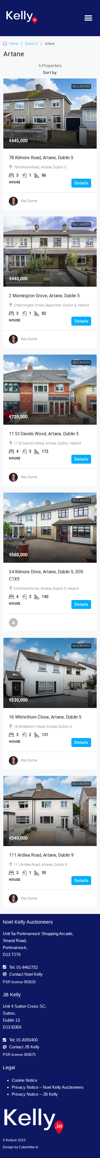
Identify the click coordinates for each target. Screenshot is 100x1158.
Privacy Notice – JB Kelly (35, 1094)
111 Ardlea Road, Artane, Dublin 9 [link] (41, 855)
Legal (9, 1067)
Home (13, 44)
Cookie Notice (24, 1080)
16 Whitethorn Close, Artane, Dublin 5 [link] (45, 717)
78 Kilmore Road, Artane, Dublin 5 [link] (41, 157)
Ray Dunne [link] (29, 201)
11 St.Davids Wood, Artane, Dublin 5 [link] (44, 433)
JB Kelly (12, 994)
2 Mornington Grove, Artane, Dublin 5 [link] (44, 295)
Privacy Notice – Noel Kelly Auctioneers (48, 1087)
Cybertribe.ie (28, 1147)
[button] (88, 18)
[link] (50, 113)
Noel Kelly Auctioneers (28, 922)
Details (81, 183)
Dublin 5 (31, 44)
